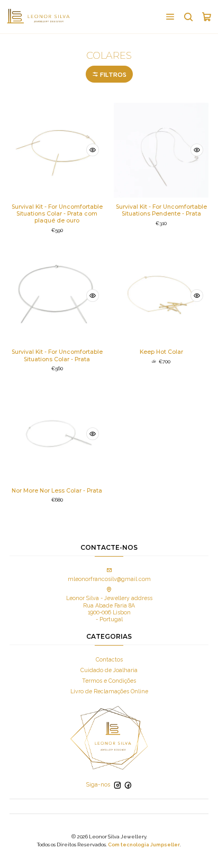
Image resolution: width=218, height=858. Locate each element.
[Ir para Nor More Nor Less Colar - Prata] (57, 434)
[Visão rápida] (92, 150)
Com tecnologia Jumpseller (144, 844)
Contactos (109, 659)
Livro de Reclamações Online (109, 691)
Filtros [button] (112, 74)
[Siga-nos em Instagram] (117, 785)
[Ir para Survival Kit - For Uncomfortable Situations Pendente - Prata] (161, 150)
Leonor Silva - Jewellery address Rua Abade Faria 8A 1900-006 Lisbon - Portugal (109, 608)
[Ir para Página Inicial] (38, 16)
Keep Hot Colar (161, 351)
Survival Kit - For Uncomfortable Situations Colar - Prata (57, 355)
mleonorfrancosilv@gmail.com (109, 579)
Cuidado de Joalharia (109, 670)
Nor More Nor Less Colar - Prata (57, 490)
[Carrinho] (206, 16)
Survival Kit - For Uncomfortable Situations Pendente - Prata (161, 210)
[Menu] (170, 16)
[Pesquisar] (188, 16)
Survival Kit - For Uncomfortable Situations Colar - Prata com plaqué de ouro (57, 213)
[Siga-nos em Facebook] (128, 785)
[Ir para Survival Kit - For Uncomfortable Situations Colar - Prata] (57, 295)
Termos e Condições (109, 680)
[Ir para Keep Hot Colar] (161, 295)
